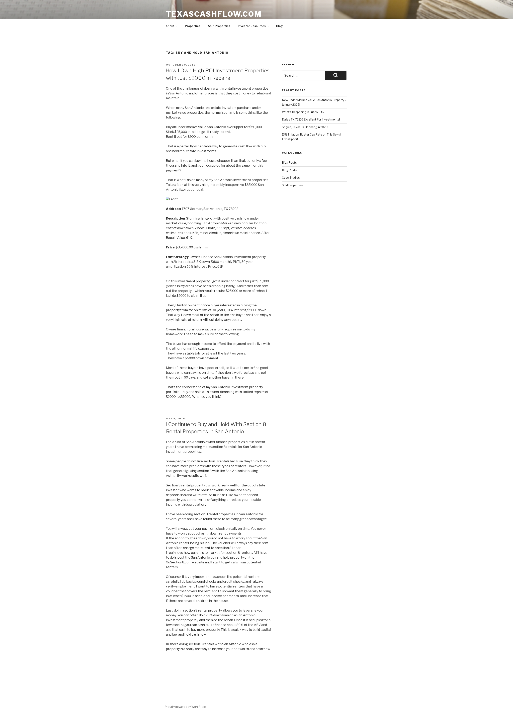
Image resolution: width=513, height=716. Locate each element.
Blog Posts (289, 162)
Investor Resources (252, 26)
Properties (192, 26)
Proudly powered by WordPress (186, 706)
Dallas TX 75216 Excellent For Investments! (311, 119)
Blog (279, 26)
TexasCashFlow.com (214, 14)
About (170, 26)
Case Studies (291, 177)
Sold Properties (219, 26)
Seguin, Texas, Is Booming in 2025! (305, 127)
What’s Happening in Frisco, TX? (303, 112)
